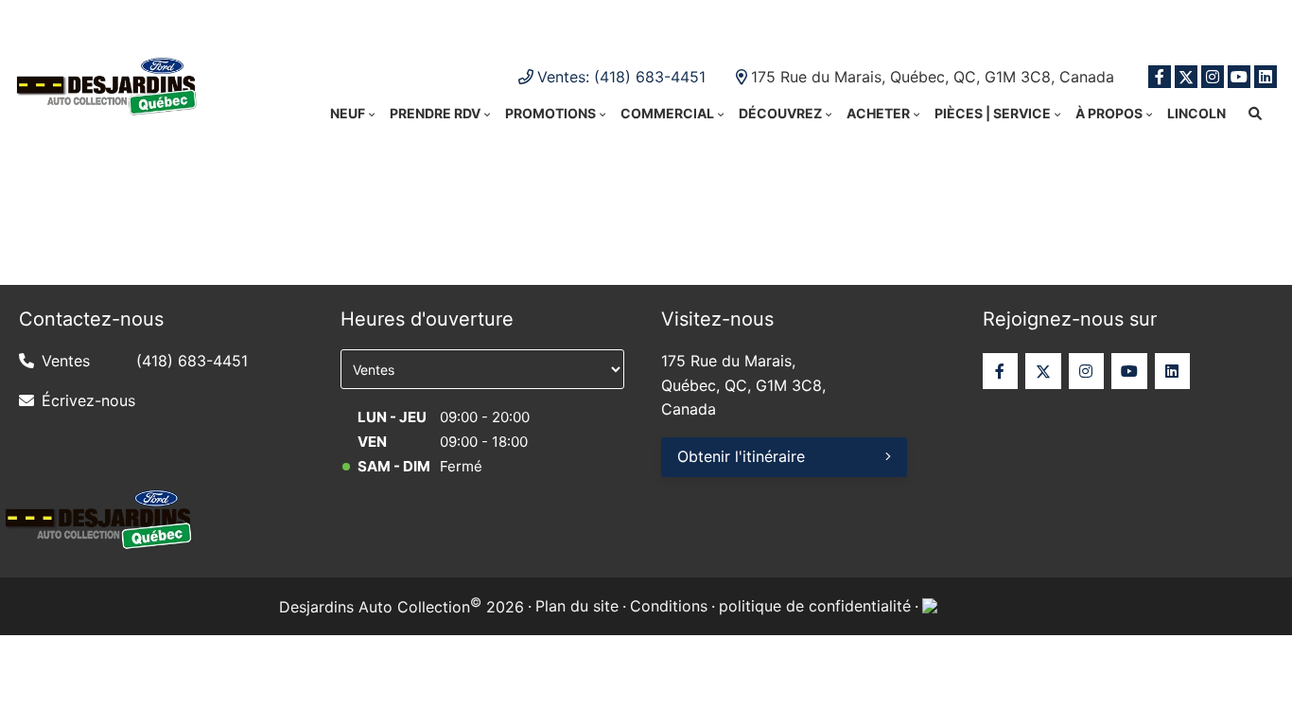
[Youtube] (1239, 76)
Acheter (878, 113)
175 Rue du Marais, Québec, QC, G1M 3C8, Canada (932, 76)
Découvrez (780, 113)
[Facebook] (1159, 76)
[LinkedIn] (1265, 76)
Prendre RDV (435, 113)
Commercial (667, 113)
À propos (1109, 113)
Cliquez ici (844, 18)
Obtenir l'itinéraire (741, 456)
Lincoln (1196, 113)
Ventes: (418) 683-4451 (621, 76)
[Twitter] (1186, 76)
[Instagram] (1212, 76)
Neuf (347, 113)
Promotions (550, 113)
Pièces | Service (992, 113)
